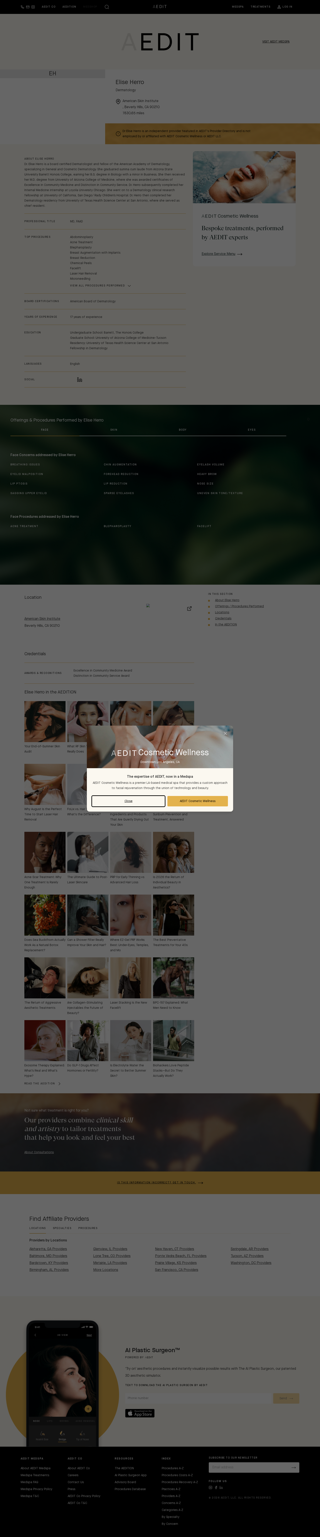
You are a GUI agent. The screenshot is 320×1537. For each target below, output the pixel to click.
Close (129, 801)
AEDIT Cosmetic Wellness (198, 801)
